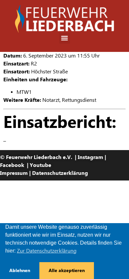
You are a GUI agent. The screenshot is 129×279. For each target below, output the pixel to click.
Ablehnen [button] (19, 270)
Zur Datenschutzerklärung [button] (46, 251)
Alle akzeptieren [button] (67, 270)
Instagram (90, 157)
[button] (64, 38)
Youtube (40, 165)
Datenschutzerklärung (60, 173)
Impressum (14, 173)
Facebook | (15, 165)
